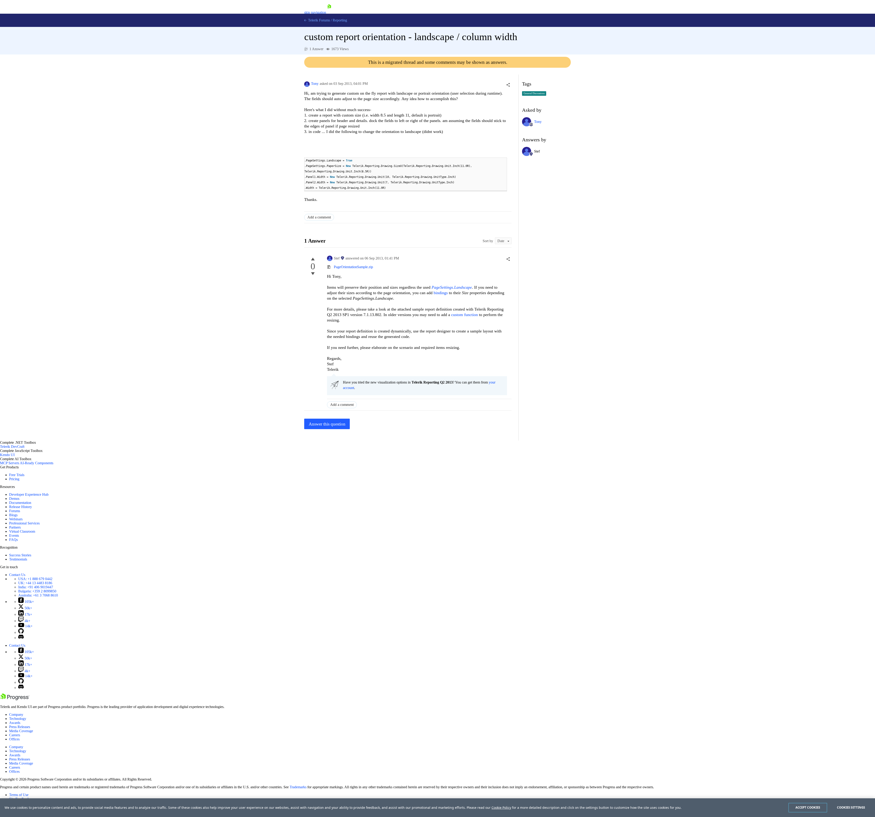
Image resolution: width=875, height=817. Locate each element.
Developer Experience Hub (29, 494)
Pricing (14, 479)
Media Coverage (21, 731)
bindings (441, 292)
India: (35, 587)
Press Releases (19, 727)
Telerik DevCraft (12, 447)
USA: (35, 579)
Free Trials (16, 475)
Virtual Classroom (22, 531)
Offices (14, 739)
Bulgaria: (37, 591)
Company (16, 714)
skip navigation (315, 12)
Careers (14, 735)
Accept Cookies (807, 807)
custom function (464, 314)
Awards (14, 723)
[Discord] (21, 638)
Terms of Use (18, 795)
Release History (20, 507)
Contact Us (17, 575)
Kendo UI (7, 455)
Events (14, 535)
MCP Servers (9, 463)
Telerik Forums (318, 20)
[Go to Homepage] (329, 12)
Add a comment (319, 217)
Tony (315, 84)
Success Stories (20, 555)
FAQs (13, 540)
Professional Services (24, 523)
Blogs (13, 515)
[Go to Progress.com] (15, 699)
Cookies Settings (851, 807)
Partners (15, 527)
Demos (14, 499)
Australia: (38, 595)
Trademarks (298, 787)
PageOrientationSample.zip (353, 267)
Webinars (16, 519)
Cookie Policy (501, 807)
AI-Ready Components (36, 463)
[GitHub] (21, 632)
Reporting (340, 20)
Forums (14, 511)
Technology (17, 719)
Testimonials (18, 559)
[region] (437, 807)
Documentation (20, 503)
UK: (35, 583)
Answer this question (327, 424)
